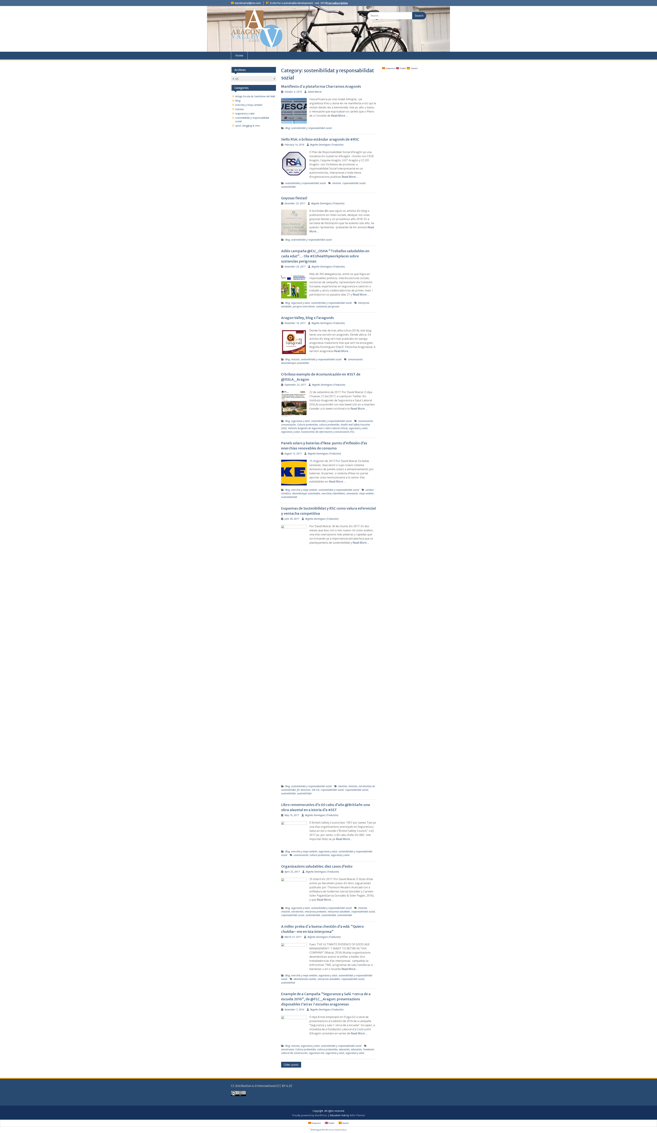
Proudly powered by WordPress (309, 1115)
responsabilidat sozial (363, 911)
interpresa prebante (315, 911)
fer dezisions (303, 789)
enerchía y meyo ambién (304, 489)
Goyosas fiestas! (294, 198)
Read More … (339, 115)
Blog (287, 128)
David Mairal (315, 91)
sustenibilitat (288, 982)
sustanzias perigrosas (327, 306)
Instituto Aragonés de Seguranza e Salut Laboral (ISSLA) (317, 428)
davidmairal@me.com (248, 3)
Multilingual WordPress (321, 1129)
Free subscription (337, 3)
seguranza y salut (300, 302)
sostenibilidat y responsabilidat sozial (311, 128)
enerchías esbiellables (333, 493)
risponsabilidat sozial (353, 183)
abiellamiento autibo (305, 979)
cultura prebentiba (329, 424)
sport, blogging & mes (247, 125)
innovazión (352, 493)
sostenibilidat (313, 915)
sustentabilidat (289, 497)
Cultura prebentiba (307, 424)
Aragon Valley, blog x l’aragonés (307, 318)
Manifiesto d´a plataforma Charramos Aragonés (321, 86)
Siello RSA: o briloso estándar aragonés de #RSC (320, 139)
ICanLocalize (340, 1129)
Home (239, 55)
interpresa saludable (339, 911)
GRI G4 (315, 789)
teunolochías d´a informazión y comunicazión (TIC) (327, 431)
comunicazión (355, 359)
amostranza (287, 1049)
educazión (344, 1049)
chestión (336, 183)
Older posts (291, 1065)
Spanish (414, 68)
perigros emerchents (304, 306)
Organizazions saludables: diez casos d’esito (316, 866)
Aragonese (390, 68)
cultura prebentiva (320, 855)
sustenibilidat (288, 186)
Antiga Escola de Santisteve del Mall (255, 96)
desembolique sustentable (295, 363)
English (402, 68)
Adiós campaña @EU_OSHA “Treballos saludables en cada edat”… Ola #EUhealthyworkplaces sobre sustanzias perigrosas (325, 256)
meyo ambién (366, 493)
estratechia (297, 911)
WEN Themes (357, 1115)
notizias (295, 359)
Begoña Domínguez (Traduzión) (326, 144)
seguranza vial (316, 1053)
